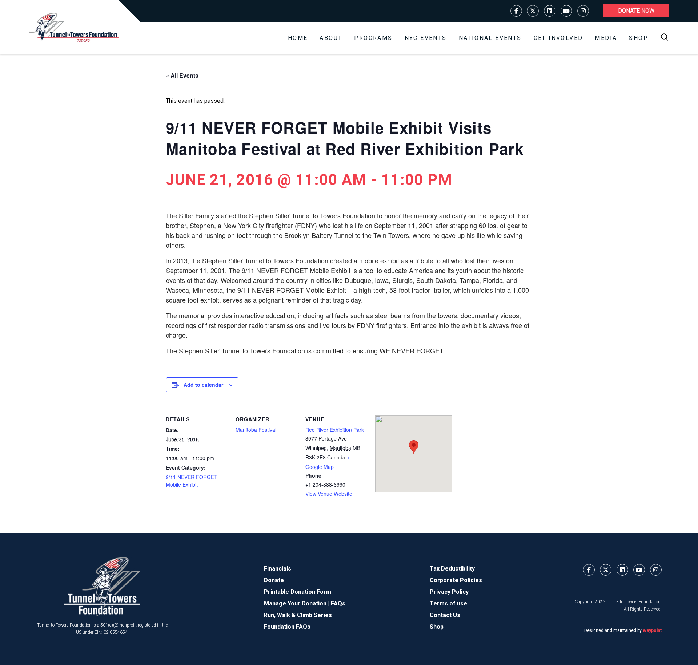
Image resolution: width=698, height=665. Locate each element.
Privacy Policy (449, 591)
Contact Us (445, 615)
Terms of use (448, 603)
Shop (638, 38)
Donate (274, 580)
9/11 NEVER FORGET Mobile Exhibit (191, 480)
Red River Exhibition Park (334, 429)
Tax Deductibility (452, 568)
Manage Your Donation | (297, 603)
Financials (277, 568)
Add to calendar (203, 384)
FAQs (338, 603)
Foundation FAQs (287, 626)
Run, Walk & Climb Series (298, 615)
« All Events (182, 75)
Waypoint (652, 630)
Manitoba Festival (256, 429)
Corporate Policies (456, 580)
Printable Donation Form (297, 591)
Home (298, 38)
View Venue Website (328, 493)
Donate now (636, 10)
